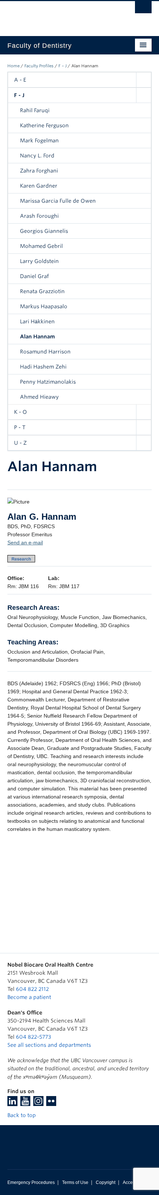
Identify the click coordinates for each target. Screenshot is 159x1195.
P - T (20, 427)
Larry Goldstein (39, 261)
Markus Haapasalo (43, 306)
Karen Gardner (38, 186)
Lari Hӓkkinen (37, 321)
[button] (143, 79)
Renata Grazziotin (42, 291)
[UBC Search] (143, 9)
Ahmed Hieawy (39, 397)
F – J (62, 65)
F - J (19, 95)
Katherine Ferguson (44, 125)
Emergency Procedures (31, 1182)
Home (13, 65)
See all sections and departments (49, 1045)
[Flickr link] (51, 1103)
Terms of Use (75, 1182)
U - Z (20, 443)
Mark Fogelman (39, 140)
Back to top (22, 1115)
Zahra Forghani (39, 171)
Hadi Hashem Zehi (43, 367)
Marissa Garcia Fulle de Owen (58, 201)
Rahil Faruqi (35, 110)
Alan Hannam (37, 336)
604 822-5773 (33, 1037)
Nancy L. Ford (37, 156)
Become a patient (29, 997)
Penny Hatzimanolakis (48, 382)
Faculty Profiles (39, 65)
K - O (20, 412)
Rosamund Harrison (45, 352)
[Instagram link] (38, 1103)
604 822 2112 (32, 989)
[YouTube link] (25, 1103)
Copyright (105, 1182)
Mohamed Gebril (41, 246)
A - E (20, 80)
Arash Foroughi (39, 216)
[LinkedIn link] (12, 1103)
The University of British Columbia (57, 15)
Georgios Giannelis (44, 231)
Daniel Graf (34, 276)
